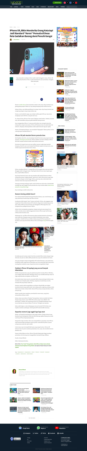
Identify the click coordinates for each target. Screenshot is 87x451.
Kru (27, 439)
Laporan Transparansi (48, 442)
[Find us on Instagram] (65, 3)
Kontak (28, 442)
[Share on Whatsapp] (11, 78)
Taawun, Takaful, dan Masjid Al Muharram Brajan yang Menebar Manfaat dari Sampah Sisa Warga (24, 399)
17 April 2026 (23, 39)
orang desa (47, 352)
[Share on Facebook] (11, 84)
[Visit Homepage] (16, 2)
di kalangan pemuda (24, 139)
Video (57, 6)
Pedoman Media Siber (48, 439)
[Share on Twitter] (11, 81)
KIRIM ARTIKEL (58, 2)
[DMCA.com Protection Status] (17, 438)
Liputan (16, 6)
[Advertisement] (43, 17)
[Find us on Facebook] (70, 3)
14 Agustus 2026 (43, 412)
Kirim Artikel (29, 441)
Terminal (63, 6)
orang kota (18, 353)
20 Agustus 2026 (20, 395)
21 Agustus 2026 (67, 87)
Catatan (18, 27)
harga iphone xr (27, 352)
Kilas (33, 6)
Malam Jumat (51, 6)
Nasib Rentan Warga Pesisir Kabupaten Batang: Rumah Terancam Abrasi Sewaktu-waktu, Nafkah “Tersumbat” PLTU (46, 391)
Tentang (28, 437)
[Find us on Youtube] (76, 3)
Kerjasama (46, 437)
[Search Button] (76, 7)
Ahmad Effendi (16, 39)
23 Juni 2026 (67, 141)
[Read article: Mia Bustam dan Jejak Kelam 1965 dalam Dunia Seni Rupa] (60, 146)
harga (44, 220)
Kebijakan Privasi (47, 441)
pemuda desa (23, 353)
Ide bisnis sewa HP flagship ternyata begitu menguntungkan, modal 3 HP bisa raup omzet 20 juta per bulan (24, 391)
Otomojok (43, 6)
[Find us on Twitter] (67, 3)
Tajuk (22, 6)
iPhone (33, 352)
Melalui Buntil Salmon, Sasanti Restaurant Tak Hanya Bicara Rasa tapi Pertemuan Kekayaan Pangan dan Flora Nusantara (71, 83)
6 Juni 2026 (66, 147)
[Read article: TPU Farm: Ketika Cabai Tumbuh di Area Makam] (60, 109)
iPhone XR (42, 352)
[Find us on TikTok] (73, 3)
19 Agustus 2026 (43, 395)
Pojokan (27, 6)
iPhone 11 (37, 352)
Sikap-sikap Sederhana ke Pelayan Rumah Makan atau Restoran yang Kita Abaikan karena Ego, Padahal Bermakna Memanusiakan (70, 101)
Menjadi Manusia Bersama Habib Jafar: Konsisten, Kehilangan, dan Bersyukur (70, 131)
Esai (11, 6)
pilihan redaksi (29, 353)
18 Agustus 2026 (43, 404)
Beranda (11, 27)
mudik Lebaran (22, 104)
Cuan (37, 6)
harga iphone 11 (21, 352)
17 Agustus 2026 (20, 413)
